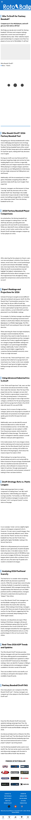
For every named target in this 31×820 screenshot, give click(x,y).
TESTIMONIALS (7, 796)
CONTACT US (8, 793)
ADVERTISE (23, 793)
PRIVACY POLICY (8, 803)
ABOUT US (7, 800)
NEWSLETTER (23, 796)
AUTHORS (23, 800)
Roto (3, 65)
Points (8, 65)
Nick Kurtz (4, 323)
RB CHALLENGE (23, 798)
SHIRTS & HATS (7, 798)
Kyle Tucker (18, 323)
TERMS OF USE (23, 803)
